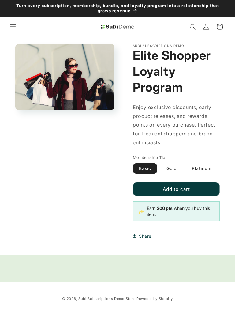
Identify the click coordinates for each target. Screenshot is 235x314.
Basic (145, 168)
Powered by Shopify (154, 299)
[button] (13, 26)
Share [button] (145, 236)
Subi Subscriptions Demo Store (106, 299)
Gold (171, 168)
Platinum (201, 168)
